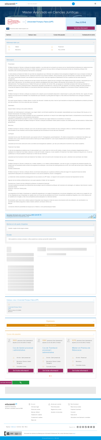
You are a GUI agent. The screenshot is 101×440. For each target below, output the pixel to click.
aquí (74, 433)
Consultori (73, 412)
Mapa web (33, 420)
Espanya (8, 427)
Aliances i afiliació (35, 412)
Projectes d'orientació (76, 409)
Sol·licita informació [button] (81, 28)
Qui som (33, 404)
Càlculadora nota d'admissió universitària (80, 417)
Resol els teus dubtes (76, 407)
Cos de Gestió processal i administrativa (23, 349)
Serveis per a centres (56, 404)
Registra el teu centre (56, 409)
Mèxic (26, 427)
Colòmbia (18, 427)
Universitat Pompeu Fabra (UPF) (40, 22)
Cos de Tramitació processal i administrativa (49, 350)
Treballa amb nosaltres (36, 414)
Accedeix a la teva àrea (56, 412)
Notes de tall (74, 414)
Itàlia (23, 427)
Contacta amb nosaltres (36, 417)
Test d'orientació (75, 404)
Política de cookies (35, 409)
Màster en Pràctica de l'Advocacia (81, 349)
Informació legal (35, 407)
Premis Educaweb (55, 407)
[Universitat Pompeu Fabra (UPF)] (14, 21)
